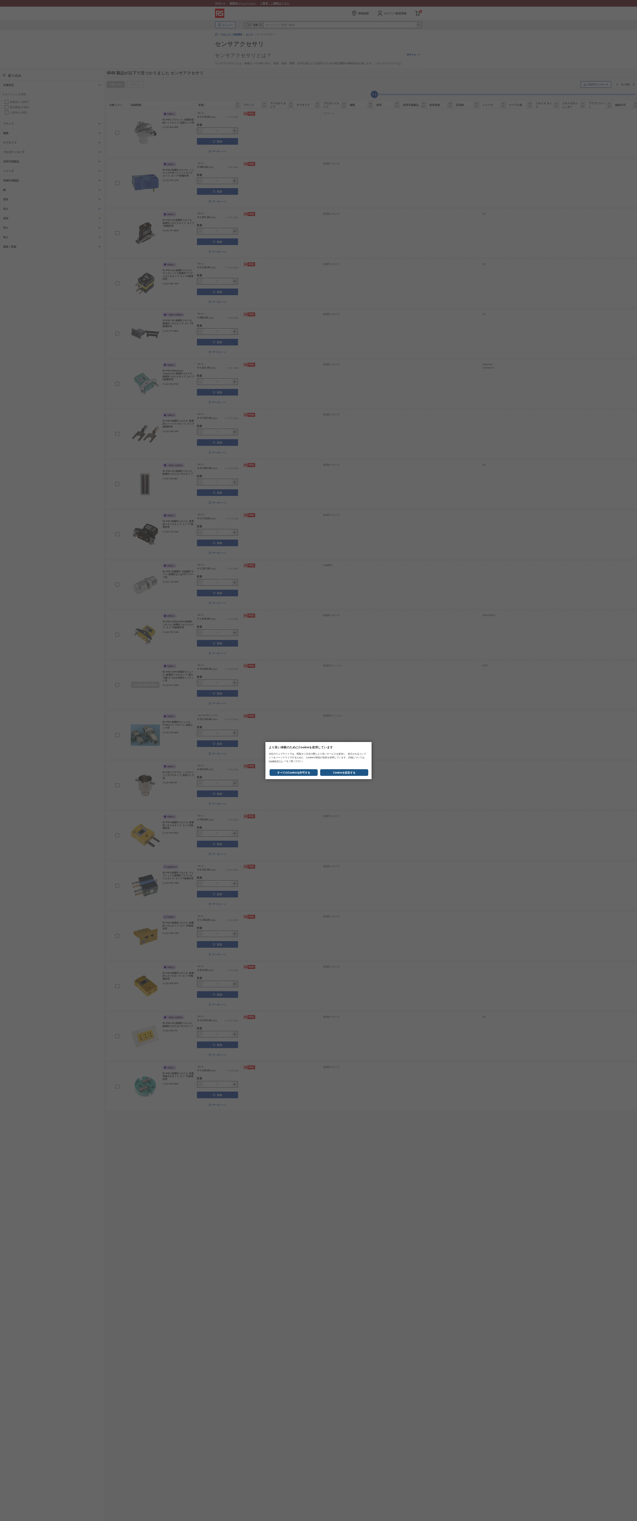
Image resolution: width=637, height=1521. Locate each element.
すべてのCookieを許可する (293, 772)
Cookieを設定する (344, 772)
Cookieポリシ (276, 761)
